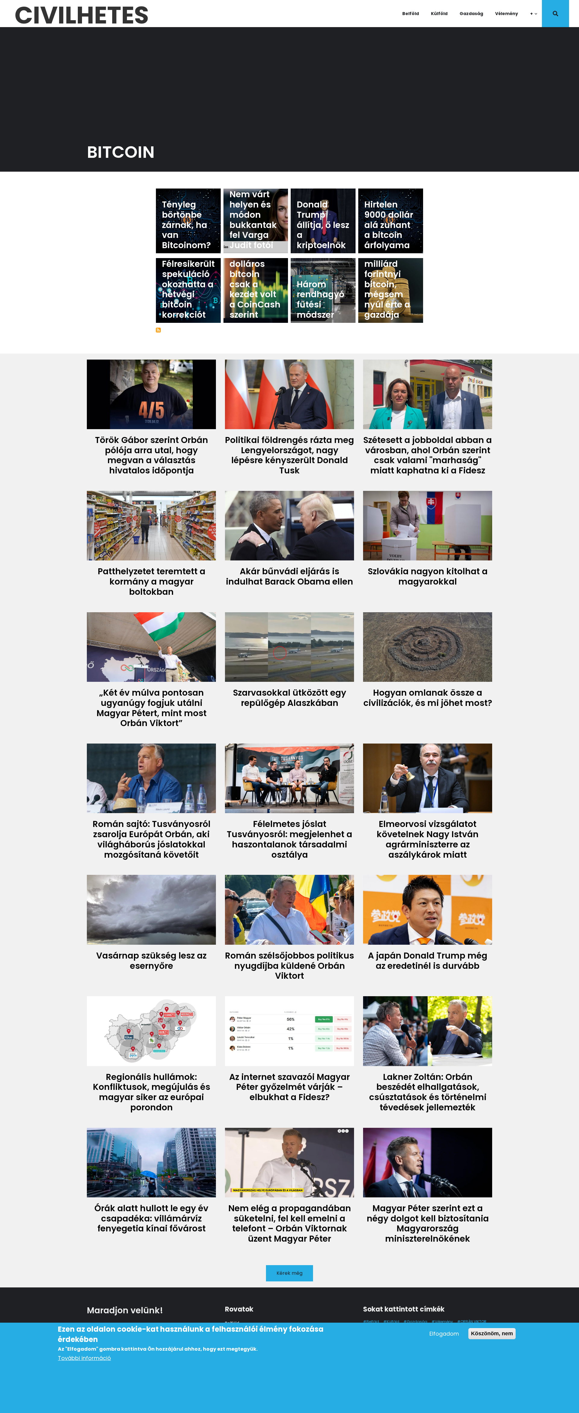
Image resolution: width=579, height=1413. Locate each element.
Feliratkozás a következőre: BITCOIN (158, 330)
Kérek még (289, 1273)
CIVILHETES (81, 13)
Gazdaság (471, 14)
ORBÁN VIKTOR (473, 1321)
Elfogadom (444, 1333)
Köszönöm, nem (492, 1333)
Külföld (439, 14)
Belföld (410, 14)
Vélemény (506, 14)
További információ (84, 1358)
